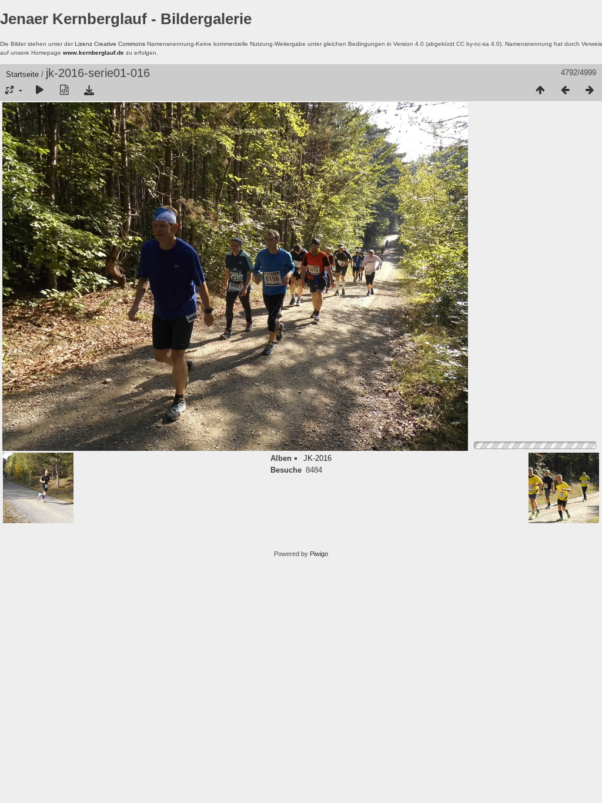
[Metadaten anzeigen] (64, 90)
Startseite (22, 74)
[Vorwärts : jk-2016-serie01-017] (589, 90)
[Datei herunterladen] (88, 90)
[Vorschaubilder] (540, 90)
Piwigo (319, 553)
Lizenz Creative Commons (110, 44)
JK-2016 (317, 458)
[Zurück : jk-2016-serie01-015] (565, 90)
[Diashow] (39, 90)
